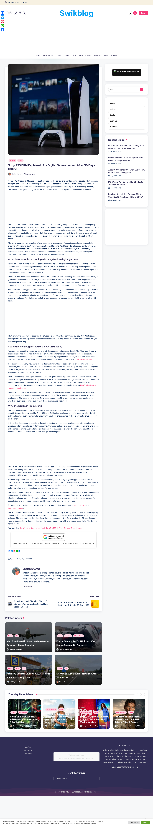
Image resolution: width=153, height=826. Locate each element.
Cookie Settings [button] (134, 822)
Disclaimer (28, 753)
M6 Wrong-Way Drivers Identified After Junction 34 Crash (126, 183)
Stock (13, 712)
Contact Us (28, 750)
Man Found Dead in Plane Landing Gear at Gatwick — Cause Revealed (126, 146)
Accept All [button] (146, 822)
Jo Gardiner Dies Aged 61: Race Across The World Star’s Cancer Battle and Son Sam (59, 718)
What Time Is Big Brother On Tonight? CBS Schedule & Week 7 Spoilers (93, 719)
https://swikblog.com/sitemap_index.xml (76, 758)
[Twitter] (2, 17)
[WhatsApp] (2, 25)
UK (17, 636)
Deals (10, 668)
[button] (143, 13)
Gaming (12, 160)
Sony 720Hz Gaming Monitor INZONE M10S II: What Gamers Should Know (51, 528)
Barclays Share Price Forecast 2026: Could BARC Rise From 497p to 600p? (125, 195)
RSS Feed (28, 747)
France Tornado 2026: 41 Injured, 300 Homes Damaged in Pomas (125, 159)
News (20, 160)
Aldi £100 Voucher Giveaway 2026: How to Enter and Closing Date (126, 171)
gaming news (80, 505)
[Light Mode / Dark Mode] (130, 13)
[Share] (2, 30)
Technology (23, 712)
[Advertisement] (76, 37)
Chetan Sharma (31, 569)
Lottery (113, 109)
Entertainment (50, 709)
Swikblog (76, 13)
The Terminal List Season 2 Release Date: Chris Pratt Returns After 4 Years (127, 719)
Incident (113, 127)
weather (68, 636)
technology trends (15, 508)
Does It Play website (83, 359)
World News (78, 636)
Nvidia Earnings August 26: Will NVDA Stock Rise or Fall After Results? (24, 719)
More (113, 55)
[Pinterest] (2, 21)
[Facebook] (2, 13)
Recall (112, 103)
